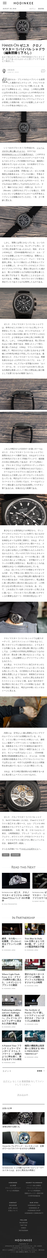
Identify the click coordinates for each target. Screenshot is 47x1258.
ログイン (33, 9)
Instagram (23, 1230)
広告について (13, 1210)
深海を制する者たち (11, 1127)
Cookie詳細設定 (34, 1196)
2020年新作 (15, 855)
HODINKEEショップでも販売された (17, 154)
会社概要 (13, 1185)
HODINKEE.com (34, 1205)
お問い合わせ (13, 1208)
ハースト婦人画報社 (34, 1185)
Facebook (23, 1223)
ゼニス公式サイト (31, 849)
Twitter (23, 1225)
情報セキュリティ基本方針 (34, 1193)
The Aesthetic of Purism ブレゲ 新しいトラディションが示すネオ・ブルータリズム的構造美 (34, 1015)
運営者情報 (13, 1205)
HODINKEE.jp (34, 1208)
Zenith (5, 855)
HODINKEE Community (34, 1213)
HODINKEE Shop (34, 1210)
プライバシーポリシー (13, 1188)
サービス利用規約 (13, 1191)
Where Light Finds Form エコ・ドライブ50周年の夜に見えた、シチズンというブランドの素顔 (11, 979)
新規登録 (41, 9)
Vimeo (23, 1228)
